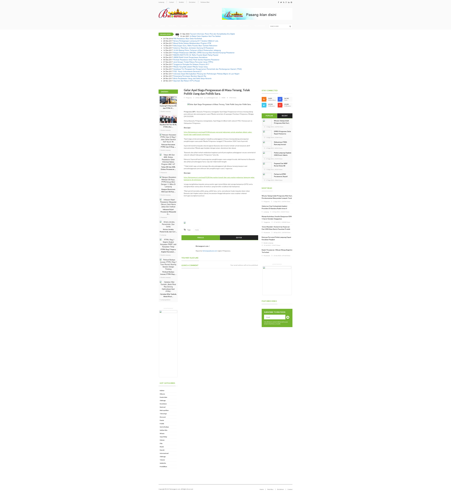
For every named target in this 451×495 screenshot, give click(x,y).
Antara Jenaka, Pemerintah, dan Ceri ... (168, 230)
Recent (285, 116)
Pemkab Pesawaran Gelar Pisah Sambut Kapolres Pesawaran (196, 59)
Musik (162, 447)
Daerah (183, 26)
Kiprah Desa (207, 26)
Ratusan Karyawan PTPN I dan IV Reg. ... (168, 146)
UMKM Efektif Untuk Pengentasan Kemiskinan (190, 57)
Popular (269, 116)
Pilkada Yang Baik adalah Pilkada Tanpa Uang (190, 66)
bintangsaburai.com (210, 251)
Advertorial (260, 26)
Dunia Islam (163, 397)
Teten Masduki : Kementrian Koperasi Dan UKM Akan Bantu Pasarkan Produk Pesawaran (276, 229)
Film (161, 443)
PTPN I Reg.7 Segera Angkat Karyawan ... (168, 250)
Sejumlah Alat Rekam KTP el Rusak (186, 81)
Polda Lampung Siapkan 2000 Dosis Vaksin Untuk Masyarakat (282, 155)
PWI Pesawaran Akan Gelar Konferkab (187, 38)
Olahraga (163, 400)
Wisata (162, 433)
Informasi (244, 26)
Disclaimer (192, 2)
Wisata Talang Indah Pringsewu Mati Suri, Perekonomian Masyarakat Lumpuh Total (277, 197)
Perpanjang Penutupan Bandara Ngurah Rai (189, 76)
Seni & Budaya (164, 427)
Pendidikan (231, 26)
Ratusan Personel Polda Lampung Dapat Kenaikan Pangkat (276, 238)
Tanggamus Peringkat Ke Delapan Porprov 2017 (191, 64)
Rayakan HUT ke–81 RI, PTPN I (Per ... (168, 126)
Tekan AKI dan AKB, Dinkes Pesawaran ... (168, 168)
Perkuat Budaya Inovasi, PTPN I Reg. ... (168, 273)
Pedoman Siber (205, 2)
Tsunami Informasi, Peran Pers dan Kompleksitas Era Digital (212, 34)
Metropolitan (164, 410)
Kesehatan (163, 404)
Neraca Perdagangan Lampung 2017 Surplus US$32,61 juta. (196, 41)
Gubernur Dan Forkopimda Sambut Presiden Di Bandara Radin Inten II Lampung (274, 208)
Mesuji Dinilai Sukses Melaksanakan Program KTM (192, 43)
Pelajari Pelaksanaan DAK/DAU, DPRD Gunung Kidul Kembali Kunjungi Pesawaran (204, 52)
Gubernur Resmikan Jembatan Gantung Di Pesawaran (193, 48)
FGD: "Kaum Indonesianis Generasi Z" (187, 71)
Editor (239, 238)
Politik (195, 26)
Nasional (173, 26)
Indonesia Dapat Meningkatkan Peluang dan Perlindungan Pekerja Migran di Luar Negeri (206, 74)
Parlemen (219, 26)
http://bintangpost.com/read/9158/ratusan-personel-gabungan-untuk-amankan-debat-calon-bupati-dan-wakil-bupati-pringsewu (218, 133)
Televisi (162, 460)
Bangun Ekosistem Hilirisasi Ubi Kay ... (168, 190)
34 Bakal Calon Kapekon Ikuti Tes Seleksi (205, 36)
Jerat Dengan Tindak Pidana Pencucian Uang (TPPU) (193, 62)
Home (162, 26)
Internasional (164, 453)
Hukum (162, 440)
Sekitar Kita (163, 430)
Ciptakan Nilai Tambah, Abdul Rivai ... (168, 295)
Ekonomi (163, 417)
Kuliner (162, 390)
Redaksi (181, 2)
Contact (171, 2)
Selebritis (163, 463)
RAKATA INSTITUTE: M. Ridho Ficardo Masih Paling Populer (195, 55)
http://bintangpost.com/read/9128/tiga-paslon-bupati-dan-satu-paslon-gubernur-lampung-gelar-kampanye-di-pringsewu (219, 178)
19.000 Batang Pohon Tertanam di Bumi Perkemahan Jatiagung (197, 50)
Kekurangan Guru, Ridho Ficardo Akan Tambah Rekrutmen (195, 45)
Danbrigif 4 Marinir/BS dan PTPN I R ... (168, 107)
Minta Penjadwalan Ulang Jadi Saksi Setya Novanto (192, 78)
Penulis (200, 238)
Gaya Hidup (163, 437)
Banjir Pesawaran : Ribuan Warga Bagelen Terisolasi (277, 251)
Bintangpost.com (213, 98)
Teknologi (163, 414)
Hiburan (162, 394)
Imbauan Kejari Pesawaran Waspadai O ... (168, 211)
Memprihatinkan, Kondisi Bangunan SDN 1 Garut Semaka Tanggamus (277, 218)
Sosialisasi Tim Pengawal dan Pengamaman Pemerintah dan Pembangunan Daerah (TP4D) (207, 69)
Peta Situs (270, 489)
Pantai (162, 420)
